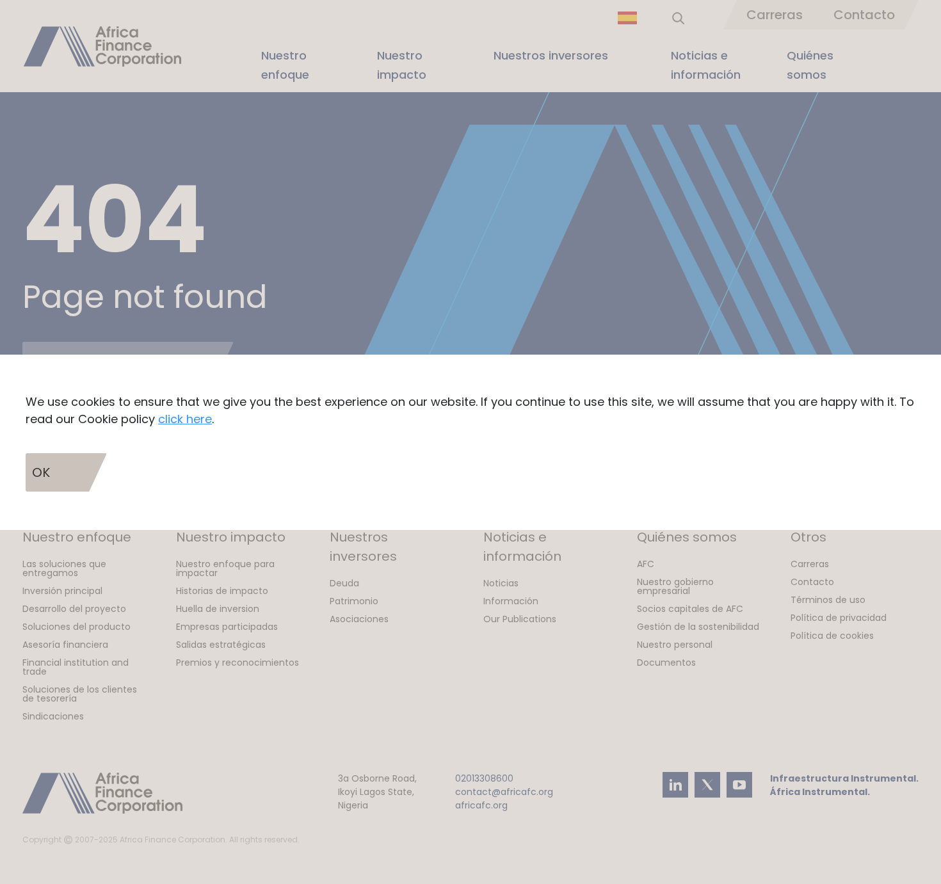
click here (185, 419)
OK (41, 472)
